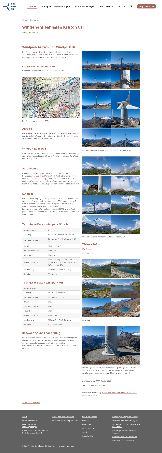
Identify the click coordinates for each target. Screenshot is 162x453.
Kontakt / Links (87, 436)
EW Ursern (86, 249)
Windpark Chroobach (29, 421)
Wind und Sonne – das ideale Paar (124, 437)
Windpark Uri (87, 253)
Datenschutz (50, 446)
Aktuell (25, 20)
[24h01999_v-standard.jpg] (125, 288)
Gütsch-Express (70, 136)
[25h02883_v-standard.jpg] (125, 60)
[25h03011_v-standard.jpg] (96, 307)
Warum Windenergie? (89, 417)
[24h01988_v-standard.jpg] (96, 269)
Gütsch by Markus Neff (45, 176)
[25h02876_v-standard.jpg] (96, 60)
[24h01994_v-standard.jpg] (96, 288)
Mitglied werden (88, 428)
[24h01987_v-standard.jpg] (96, 166)
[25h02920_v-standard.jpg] (125, 99)
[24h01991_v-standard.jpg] (125, 269)
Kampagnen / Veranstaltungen (63, 417)
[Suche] (131, 6)
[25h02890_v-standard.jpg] (96, 79)
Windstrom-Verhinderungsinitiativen (65, 421)
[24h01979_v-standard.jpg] (125, 224)
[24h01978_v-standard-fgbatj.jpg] (96, 224)
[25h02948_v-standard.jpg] (125, 118)
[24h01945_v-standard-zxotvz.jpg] (125, 166)
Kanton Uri (34, 20)
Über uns (85, 421)
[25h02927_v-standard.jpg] (96, 118)
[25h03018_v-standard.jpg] (125, 307)
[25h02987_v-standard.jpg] (125, 138)
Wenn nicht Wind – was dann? (123, 441)
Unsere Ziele (86, 424)
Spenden (85, 432)
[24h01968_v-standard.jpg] (96, 205)
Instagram (70, 446)
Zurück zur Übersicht (31, 402)
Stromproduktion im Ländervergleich (125, 421)
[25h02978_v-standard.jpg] (96, 138)
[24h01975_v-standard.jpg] (125, 205)
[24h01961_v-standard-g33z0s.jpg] (125, 185)
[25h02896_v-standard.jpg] (125, 79)
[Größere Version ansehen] (51, 97)
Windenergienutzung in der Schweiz (125, 417)
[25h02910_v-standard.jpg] (96, 99)
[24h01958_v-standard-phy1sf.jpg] (96, 185)
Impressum (61, 446)
